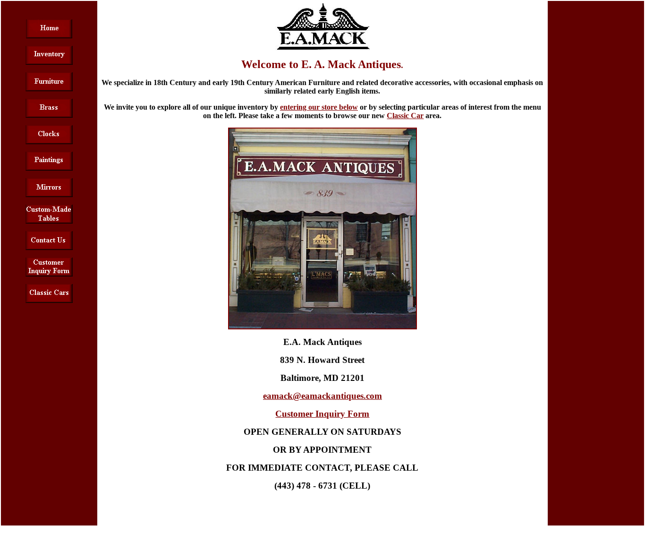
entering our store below (319, 107)
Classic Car (405, 116)
